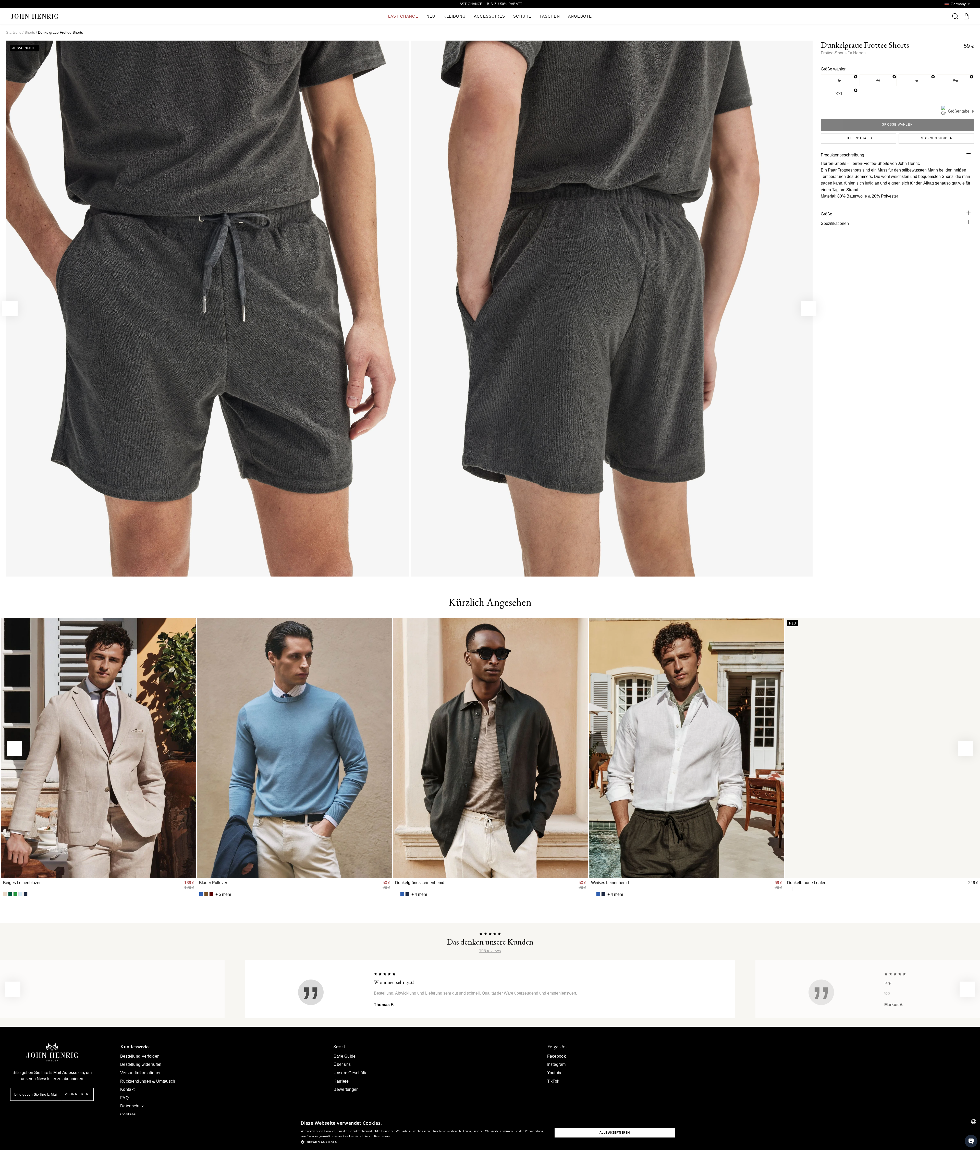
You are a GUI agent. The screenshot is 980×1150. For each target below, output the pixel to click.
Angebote (580, 16)
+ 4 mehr (419, 894)
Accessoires (489, 16)
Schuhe (522, 16)
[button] (423, 1142)
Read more (382, 1136)
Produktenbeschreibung (842, 155)
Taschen (550, 16)
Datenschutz (132, 1106)
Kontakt (127, 1089)
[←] (10, 308)
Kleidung (455, 16)
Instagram (556, 1064)
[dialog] (490, 1132)
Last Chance (403, 16)
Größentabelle (961, 111)
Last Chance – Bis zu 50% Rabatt (490, 4)
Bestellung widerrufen (141, 1064)
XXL (839, 94)
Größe (826, 214)
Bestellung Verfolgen (140, 1056)
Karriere (341, 1081)
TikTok (553, 1081)
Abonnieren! (77, 1094)
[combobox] (973, 1121)
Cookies (128, 1114)
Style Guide (345, 1056)
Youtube (555, 1073)
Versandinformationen (141, 1073)
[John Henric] (34, 16)
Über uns (342, 1064)
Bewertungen (346, 1089)
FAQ (124, 1098)
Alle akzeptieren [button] (614, 1132)
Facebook (556, 1056)
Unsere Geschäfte (351, 1073)
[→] (808, 308)
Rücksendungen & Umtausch (147, 1081)
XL (955, 80)
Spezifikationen (835, 223)
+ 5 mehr (223, 894)
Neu (431, 16)
